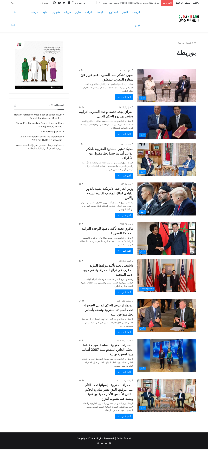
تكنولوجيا (56, 12)
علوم (45, 12)
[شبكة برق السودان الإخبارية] (189, 18)
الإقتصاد (100, 12)
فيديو (137, 25)
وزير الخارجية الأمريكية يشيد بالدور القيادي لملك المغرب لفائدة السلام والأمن (109, 193)
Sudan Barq (123, 438)
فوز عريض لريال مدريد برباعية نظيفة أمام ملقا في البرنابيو (133, 2)
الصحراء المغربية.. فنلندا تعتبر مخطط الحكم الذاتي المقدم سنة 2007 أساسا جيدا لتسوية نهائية (107, 349)
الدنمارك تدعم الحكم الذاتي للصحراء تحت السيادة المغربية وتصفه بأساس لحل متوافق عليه (108, 309)
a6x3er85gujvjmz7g (51, 131)
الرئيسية (136, 12)
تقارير (78, 12)
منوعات (35, 12)
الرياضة (88, 12)
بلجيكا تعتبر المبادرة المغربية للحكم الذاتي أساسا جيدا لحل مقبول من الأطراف (109, 153)
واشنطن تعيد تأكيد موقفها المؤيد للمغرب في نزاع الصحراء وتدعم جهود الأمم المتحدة (108, 269)
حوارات (67, 12)
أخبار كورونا (113, 12)
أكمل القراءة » (124, 97)
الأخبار (125, 12)
